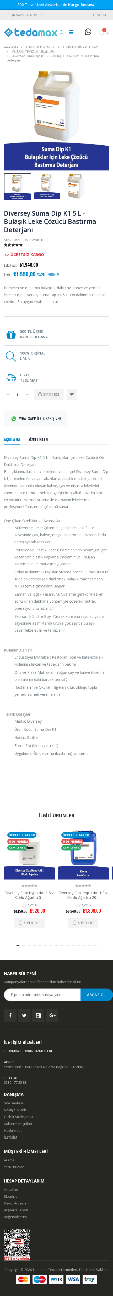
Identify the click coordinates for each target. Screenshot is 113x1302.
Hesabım (99, 15)
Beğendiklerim (15, 1216)
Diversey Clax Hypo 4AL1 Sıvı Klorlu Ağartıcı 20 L (83, 895)
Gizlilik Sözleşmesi (18, 1116)
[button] (13, 15)
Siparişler (11, 1196)
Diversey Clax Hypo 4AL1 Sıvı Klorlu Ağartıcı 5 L (29, 895)
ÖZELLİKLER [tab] (38, 439)
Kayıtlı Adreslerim (17, 1203)
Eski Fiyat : (11, 265)
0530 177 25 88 (15, 1082)
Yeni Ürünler (14, 1166)
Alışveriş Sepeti (16, 1210)
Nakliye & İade (15, 1109)
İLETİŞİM (10, 1137)
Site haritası (13, 1103)
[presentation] (10, 118)
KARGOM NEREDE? (29, 15)
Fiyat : (8, 275)
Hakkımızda (13, 1130)
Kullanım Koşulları (18, 1123)
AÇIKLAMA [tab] (12, 439)
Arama (9, 1160)
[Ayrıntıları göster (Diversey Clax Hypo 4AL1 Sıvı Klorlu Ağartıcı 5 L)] (29, 854)
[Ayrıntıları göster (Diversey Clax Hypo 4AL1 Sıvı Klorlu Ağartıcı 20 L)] (83, 854)
